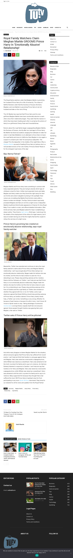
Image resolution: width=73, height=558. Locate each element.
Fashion (52, 101)
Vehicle (52, 184)
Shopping (53, 162)
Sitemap (52, 52)
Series (52, 160)
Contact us (58, 27)
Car (51, 77)
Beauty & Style (54, 66)
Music (52, 141)
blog (51, 71)
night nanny (24, 212)
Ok (37, 555)
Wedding (53, 192)
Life (51, 130)
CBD (51, 82)
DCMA (52, 44)
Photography (54, 149)
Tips (35, 27)
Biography (20, 27)
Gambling (45, 27)
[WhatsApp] (17, 55)
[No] (71, 553)
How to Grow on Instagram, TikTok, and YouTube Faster (25, 455)
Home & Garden (28, 27)
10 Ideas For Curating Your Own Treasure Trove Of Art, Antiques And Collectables (13, 414)
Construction (54, 87)
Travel (52, 181)
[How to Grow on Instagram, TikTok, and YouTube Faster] (25, 447)
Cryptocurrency (54, 90)
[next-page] (7, 464)
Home (13, 27)
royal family (15, 390)
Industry (52, 120)
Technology (53, 170)
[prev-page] (5, 464)
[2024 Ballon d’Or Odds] (29, 500)
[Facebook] (5, 55)
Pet (51, 146)
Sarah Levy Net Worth (40, 412)
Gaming (52, 112)
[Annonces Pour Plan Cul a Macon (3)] (29, 493)
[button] (67, 27)
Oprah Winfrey (24, 380)
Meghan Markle (8, 144)
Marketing (53, 136)
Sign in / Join (6, 1)
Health (52, 114)
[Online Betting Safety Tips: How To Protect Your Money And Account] (40, 447)
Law (51, 128)
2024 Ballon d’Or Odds (40, 498)
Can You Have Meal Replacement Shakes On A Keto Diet (40, 484)
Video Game (53, 186)
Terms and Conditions (56, 55)
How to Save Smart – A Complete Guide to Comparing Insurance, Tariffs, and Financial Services (10, 457)
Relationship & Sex (55, 157)
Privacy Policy (54, 50)
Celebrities (53, 85)
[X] (9, 55)
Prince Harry (35, 388)
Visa (51, 189)
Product (52, 152)
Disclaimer (53, 47)
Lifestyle (52, 133)
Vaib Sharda (8, 50)
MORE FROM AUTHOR (24, 439)
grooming (11, 388)
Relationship (7, 390)
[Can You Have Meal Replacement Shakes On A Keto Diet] (29, 484)
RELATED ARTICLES (10, 439)
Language (53, 125)
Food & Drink (54, 106)
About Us (53, 39)
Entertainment (54, 95)
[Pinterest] (13, 55)
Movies (52, 138)
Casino (39, 27)
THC (51, 176)
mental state (7, 306)
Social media (54, 165)
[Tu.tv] (36, 14)
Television (53, 173)
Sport (51, 27)
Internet (52, 122)
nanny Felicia (27, 388)
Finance (52, 104)
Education (53, 93)
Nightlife (52, 144)
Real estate (53, 154)
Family (52, 98)
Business (53, 74)
